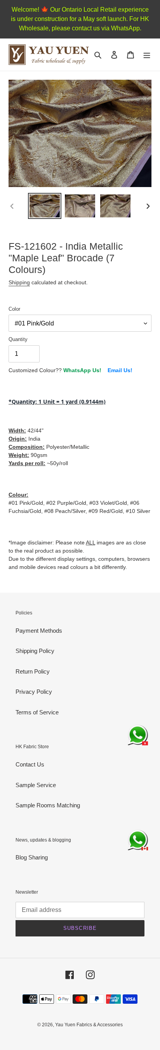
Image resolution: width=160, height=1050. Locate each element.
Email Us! (120, 370)
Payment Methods (39, 630)
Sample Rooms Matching (48, 805)
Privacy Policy (34, 691)
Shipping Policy (35, 651)
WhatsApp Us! (82, 370)
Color (14, 309)
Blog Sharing (32, 857)
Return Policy (33, 671)
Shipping (19, 282)
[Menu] (147, 54)
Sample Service (36, 785)
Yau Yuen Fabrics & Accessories (89, 1024)
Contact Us (30, 764)
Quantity (18, 339)
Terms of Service (37, 712)
